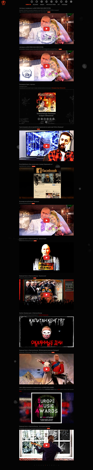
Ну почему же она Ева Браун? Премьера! (29, 201)
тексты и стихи (51, 4)
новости (28, 4)
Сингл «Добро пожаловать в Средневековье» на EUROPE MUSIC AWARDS (36, 387)
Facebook (33, 166)
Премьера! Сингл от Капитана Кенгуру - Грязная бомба (32, 238)
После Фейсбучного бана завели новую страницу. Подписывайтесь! (35, 164)
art (59, 4)
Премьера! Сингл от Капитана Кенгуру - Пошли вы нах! (32, 276)
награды (64, 4)
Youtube (60, 49)
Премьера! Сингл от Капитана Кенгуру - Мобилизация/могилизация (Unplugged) (39, 350)
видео (42, 4)
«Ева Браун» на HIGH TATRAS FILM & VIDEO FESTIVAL (31, 47)
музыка (35, 4)
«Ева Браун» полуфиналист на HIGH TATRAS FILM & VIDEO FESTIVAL (35, 8)
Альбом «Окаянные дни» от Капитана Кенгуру (30, 313)
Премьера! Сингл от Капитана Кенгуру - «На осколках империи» (34, 426)
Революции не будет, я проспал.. (27, 84)
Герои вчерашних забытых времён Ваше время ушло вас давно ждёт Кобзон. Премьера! (41, 127)
